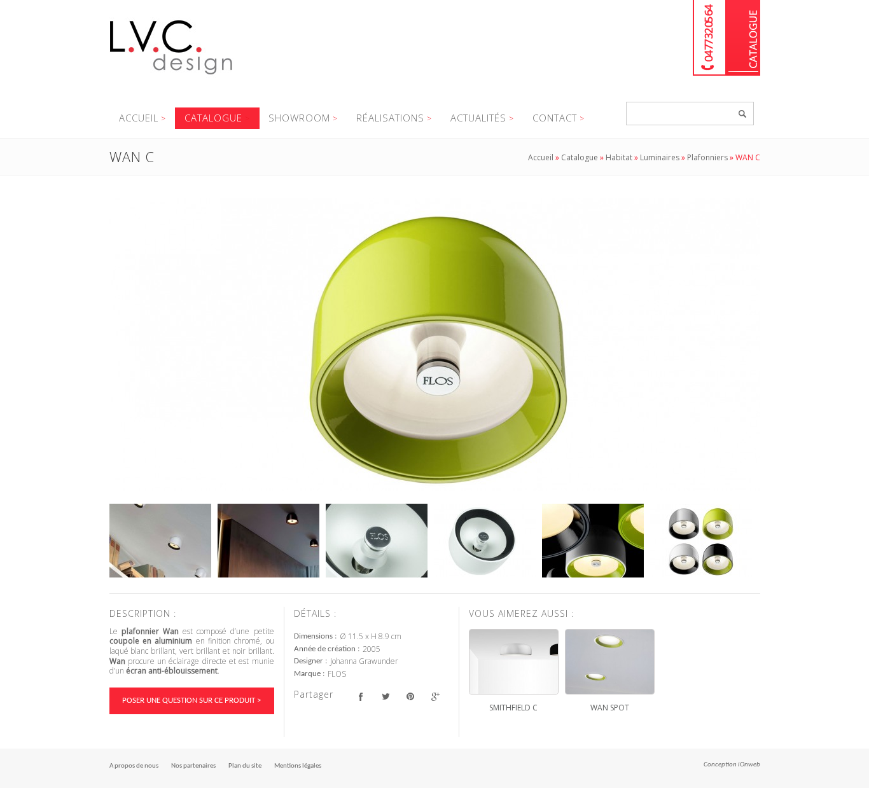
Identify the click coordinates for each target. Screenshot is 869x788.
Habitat (619, 157)
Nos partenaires (193, 766)
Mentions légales (297, 766)
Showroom (299, 117)
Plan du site (244, 766)
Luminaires (659, 157)
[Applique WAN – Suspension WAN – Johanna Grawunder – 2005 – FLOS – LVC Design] (434, 344)
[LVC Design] (171, 75)
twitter (386, 696)
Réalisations (390, 117)
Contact (554, 117)
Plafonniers (707, 157)
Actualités (478, 117)
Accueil (138, 117)
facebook (361, 696)
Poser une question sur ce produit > (191, 700)
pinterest (410, 696)
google (435, 696)
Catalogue (743, 38)
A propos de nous (133, 766)
